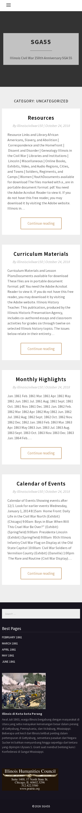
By (28, 125)
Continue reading (41, 223)
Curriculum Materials (41, 253)
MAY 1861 (8, 655)
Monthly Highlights (41, 379)
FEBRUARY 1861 (12, 637)
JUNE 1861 (8, 662)
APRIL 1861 (9, 649)
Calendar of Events (41, 483)
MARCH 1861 (10, 643)
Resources (41, 117)
